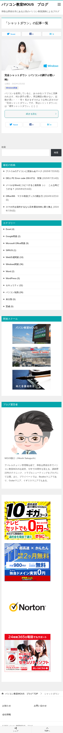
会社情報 (6, 714)
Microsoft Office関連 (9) (17, 243)
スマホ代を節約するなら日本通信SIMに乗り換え (29, 207)
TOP (21, 693)
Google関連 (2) (13, 236)
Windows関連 (11, 88)
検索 (4, 147)
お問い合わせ (40, 705)
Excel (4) (10, 229)
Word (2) (10, 271)
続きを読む (31, 114)
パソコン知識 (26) (14, 292)
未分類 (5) (11, 299)
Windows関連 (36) (14, 264)
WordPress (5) (13, 278)
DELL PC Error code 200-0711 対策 (24, 178)
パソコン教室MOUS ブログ (25, 4)
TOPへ (47, 731)
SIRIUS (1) (11, 250)
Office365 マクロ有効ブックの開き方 (24, 196)
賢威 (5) (9, 306)
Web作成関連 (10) (14, 257)
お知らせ (6, 705)
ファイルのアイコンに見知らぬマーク (24, 171)
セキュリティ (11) (14, 285)
